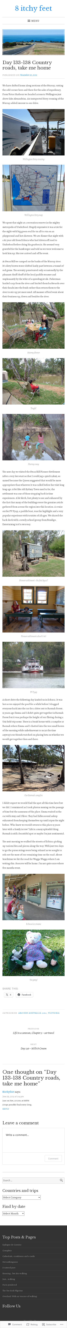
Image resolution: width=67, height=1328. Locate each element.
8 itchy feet (33, 8)
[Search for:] (33, 1180)
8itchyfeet (8, 1092)
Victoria (54, 1012)
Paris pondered (9, 1284)
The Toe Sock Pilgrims (12, 1290)
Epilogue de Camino (11, 1244)
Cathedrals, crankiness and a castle (18, 1256)
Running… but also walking (14, 1273)
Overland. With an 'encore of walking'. (19, 1296)
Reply (5, 1108)
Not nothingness (10, 1261)
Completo (7, 1250)
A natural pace (8, 1267)
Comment (53, 1158)
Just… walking (8, 1279)
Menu (35, 20)
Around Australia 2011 (32, 1012)
